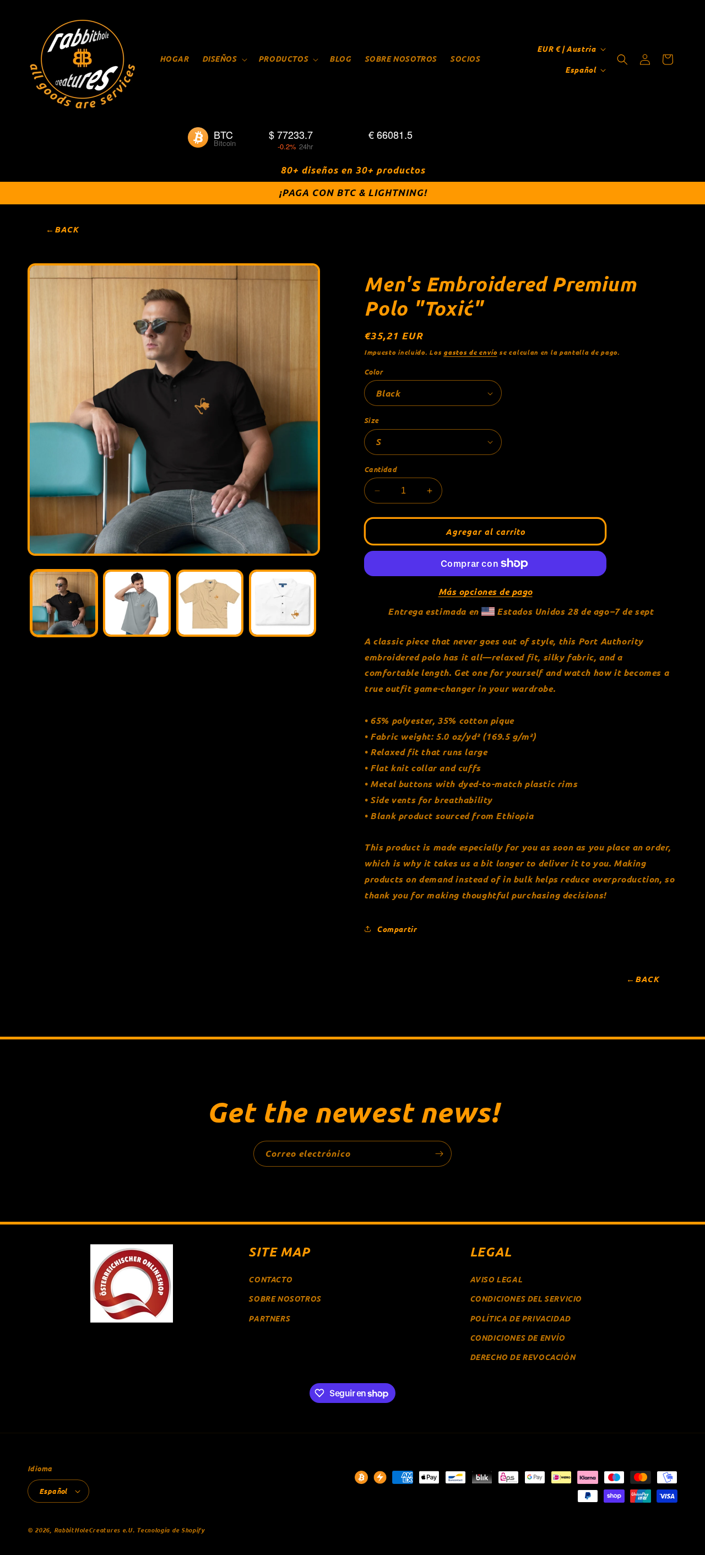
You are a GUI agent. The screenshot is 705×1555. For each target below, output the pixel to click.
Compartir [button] (396, 929)
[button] (224, 59)
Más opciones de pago (485, 591)
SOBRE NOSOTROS (284, 1298)
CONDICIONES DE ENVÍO (517, 1337)
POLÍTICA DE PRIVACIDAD (520, 1318)
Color (373, 371)
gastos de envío (470, 352)
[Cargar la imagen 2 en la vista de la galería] (136, 603)
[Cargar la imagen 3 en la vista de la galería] (209, 603)
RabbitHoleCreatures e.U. (94, 1529)
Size (371, 420)
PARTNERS (269, 1318)
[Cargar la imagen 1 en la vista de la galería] (63, 603)
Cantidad (380, 469)
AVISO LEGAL (496, 1279)
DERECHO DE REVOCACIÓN (523, 1357)
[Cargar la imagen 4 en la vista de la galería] (282, 603)
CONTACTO (270, 1279)
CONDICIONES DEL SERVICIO (526, 1298)
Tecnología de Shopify (171, 1529)
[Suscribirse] (439, 1154)
